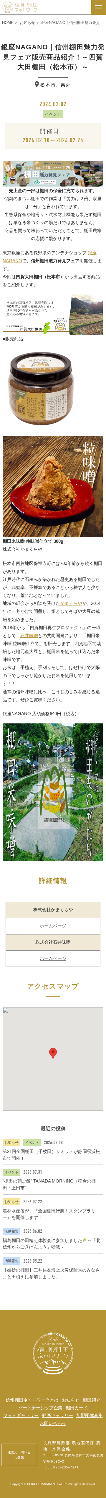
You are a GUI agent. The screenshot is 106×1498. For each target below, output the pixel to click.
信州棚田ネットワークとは (32, 1400)
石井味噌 (29, 635)
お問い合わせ (53, 1423)
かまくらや (71, 603)
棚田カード (77, 1407)
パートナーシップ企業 (40, 1407)
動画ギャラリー (57, 1415)
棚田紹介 (91, 1400)
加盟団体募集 (89, 1415)
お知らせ (71, 1400)
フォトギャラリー (21, 1415)
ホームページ (53, 925)
